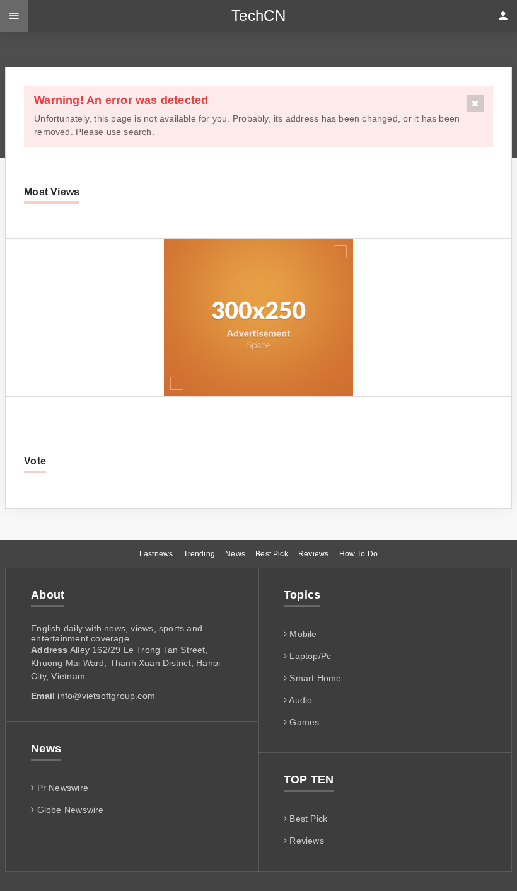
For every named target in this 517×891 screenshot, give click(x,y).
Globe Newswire (68, 810)
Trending (199, 553)
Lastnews (156, 553)
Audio (299, 700)
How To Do (358, 553)
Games (303, 722)
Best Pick (271, 553)
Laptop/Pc (309, 656)
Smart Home (314, 678)
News (235, 553)
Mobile (302, 634)
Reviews (313, 553)
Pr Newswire (61, 788)
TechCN (258, 15)
